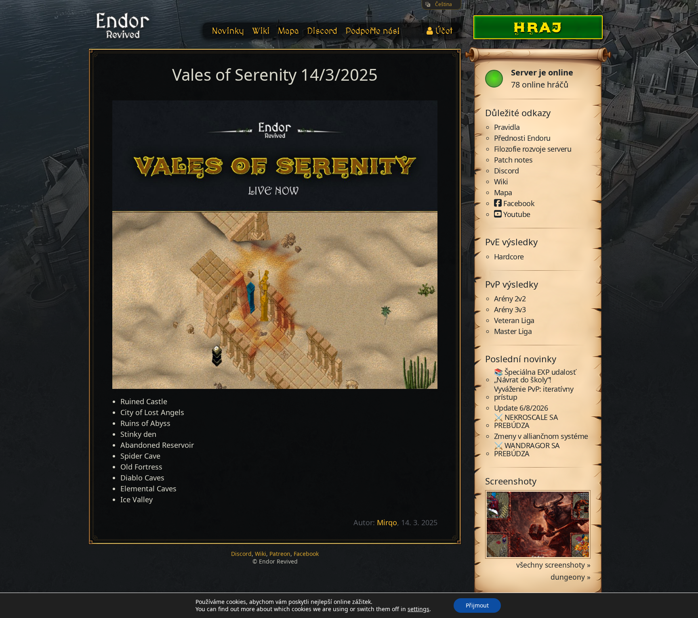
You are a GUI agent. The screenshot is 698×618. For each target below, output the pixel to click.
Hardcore (509, 257)
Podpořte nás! (372, 31)
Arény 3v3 (510, 310)
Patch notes (513, 160)
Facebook (306, 553)
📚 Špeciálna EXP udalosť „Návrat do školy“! (535, 376)
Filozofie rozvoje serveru (533, 149)
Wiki (261, 31)
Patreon (279, 553)
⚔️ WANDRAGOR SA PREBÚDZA (527, 450)
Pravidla (507, 127)
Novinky (228, 31)
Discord (322, 31)
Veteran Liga (514, 321)
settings (418, 609)
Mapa (288, 31)
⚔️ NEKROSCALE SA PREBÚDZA (526, 421)
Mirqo (387, 522)
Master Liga (513, 332)
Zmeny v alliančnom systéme (541, 436)
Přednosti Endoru (522, 138)
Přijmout (477, 605)
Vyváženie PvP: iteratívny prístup (534, 393)
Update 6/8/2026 (521, 408)
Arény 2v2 (510, 299)
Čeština (443, 4)
